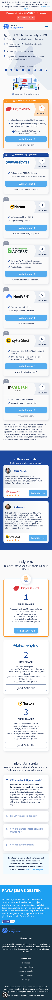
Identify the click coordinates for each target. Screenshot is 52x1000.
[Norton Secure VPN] (26, 219)
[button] (5, 994)
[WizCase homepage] (13, 27)
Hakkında (26, 963)
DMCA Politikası (26, 975)
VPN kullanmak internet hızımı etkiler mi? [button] (26, 830)
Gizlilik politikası (26, 967)
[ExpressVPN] (26, 126)
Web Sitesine (26, 139)
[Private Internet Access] (26, 264)
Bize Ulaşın (26, 979)
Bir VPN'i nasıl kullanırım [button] (23, 815)
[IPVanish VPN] (26, 401)
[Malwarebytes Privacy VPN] (26, 175)
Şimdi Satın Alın (26, 630)
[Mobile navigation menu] (47, 27)
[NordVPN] (26, 309)
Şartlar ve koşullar (26, 971)
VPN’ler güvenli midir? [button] (22, 844)
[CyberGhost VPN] (26, 355)
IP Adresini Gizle (26, 17)
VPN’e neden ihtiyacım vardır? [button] (26, 780)
